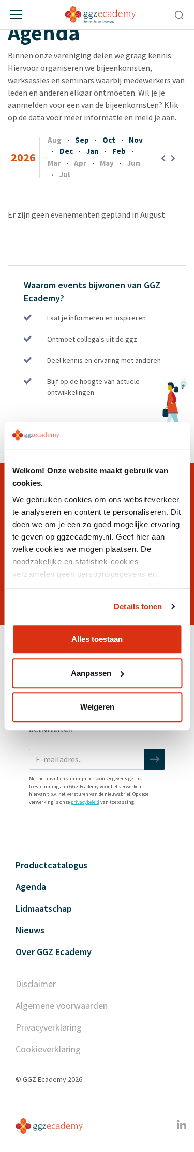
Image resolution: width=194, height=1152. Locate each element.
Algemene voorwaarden (62, 1005)
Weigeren (97, 706)
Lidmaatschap (44, 908)
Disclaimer (36, 984)
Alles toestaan (97, 639)
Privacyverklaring (49, 1027)
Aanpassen (91, 673)
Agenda (31, 887)
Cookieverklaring (48, 1049)
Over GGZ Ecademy (54, 952)
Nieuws (30, 930)
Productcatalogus (51, 865)
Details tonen (138, 606)
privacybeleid (85, 801)
